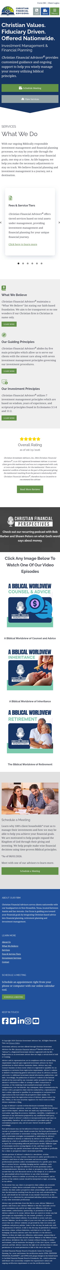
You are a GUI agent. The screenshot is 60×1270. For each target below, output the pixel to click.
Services (6, 950)
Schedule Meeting (32, 88)
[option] (30, 222)
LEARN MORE (9, 324)
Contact (5, 962)
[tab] (18, 263)
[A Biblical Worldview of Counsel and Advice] (30, 604)
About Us (6, 942)
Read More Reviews (30, 489)
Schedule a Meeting (30, 871)
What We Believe (10, 946)
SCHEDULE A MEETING (13, 997)
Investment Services (11, 958)
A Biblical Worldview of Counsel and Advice (30, 638)
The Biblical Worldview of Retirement (30, 764)
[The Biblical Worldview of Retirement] (30, 730)
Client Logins (53, 3)
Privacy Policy (14, 1043)
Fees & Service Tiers (11, 954)
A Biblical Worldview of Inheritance (30, 701)
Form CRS (41, 3)
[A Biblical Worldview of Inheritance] (30, 667)
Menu (55, 13)
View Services (32, 99)
